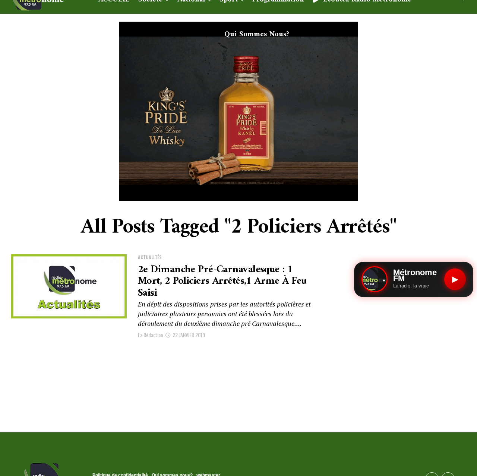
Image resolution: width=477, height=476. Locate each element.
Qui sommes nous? (256, 34)
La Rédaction (150, 335)
